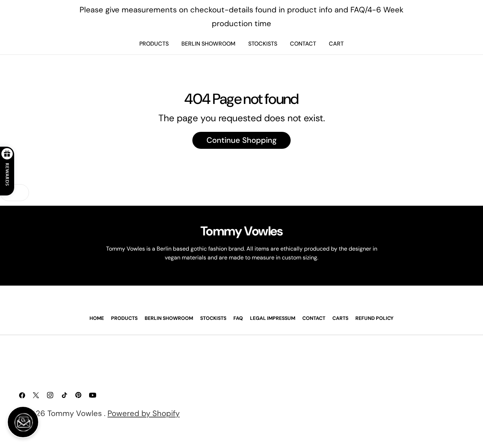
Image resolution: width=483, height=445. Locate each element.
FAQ (238, 318)
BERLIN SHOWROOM (208, 43)
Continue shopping (241, 140)
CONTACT (303, 43)
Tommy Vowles (75, 413)
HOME (96, 318)
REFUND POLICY (374, 318)
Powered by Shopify (143, 413)
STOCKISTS (262, 43)
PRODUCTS (154, 43)
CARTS (340, 318)
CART (336, 43)
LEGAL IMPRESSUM (272, 318)
